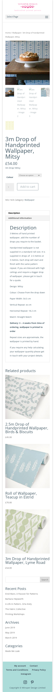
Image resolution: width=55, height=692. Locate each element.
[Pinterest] (32, 682)
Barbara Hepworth (14, 598)
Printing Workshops (14, 614)
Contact (34, 665)
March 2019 (11, 637)
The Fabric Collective (15, 609)
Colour (9, 177)
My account (20, 665)
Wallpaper (16, 32)
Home (8, 32)
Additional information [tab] (20, 218)
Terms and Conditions (17, 669)
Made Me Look (12, 651)
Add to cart (27, 187)
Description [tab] (14, 213)
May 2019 (10, 632)
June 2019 (10, 627)
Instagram (26, 674)
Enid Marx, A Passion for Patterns (21, 593)
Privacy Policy (39, 669)
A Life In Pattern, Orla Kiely (18, 604)
